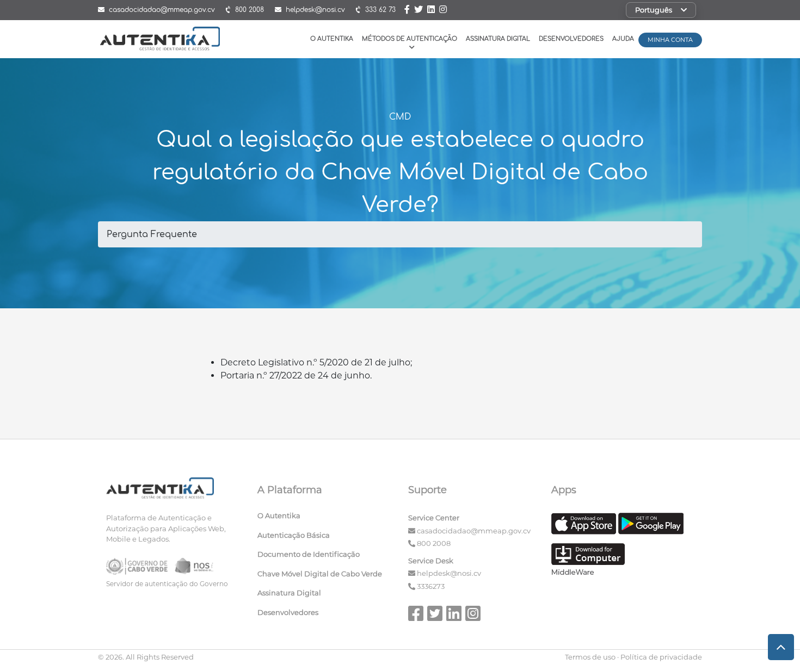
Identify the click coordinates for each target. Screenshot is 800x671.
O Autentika (331, 38)
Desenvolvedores (571, 38)
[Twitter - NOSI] (418, 10)
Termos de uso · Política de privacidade (633, 657)
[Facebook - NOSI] (408, 10)
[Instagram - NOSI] (443, 10)
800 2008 (434, 543)
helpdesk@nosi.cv (449, 573)
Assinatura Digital (498, 38)
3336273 (431, 586)
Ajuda (623, 38)
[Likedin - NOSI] (454, 617)
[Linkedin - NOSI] (432, 10)
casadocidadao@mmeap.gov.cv (474, 530)
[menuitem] (324, 518)
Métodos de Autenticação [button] (409, 38)
